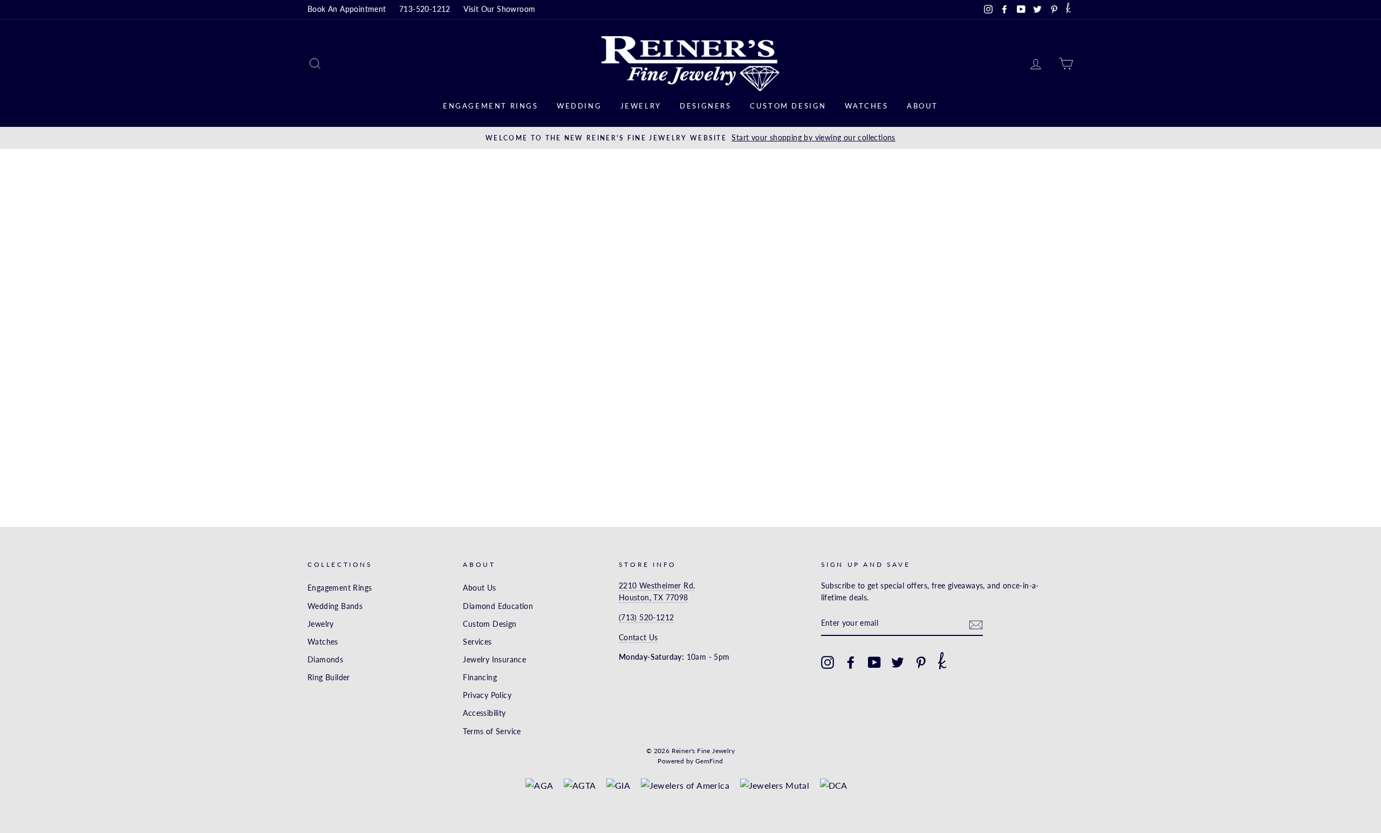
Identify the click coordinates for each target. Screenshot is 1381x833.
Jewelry (640, 105)
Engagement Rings (490, 105)
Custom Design (788, 105)
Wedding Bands (335, 606)
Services (477, 642)
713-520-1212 (424, 9)
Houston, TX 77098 (653, 597)
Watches (866, 105)
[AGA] (539, 785)
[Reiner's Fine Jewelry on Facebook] (850, 662)
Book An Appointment (346, 9)
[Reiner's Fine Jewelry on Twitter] (897, 662)
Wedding (579, 105)
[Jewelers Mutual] (775, 785)
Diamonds (325, 659)
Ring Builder (328, 677)
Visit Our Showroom (499, 9)
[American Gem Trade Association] (580, 785)
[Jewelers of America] (685, 785)
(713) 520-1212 (646, 617)
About (922, 105)
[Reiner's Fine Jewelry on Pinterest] (920, 662)
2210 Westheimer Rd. (657, 585)
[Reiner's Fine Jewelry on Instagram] (827, 662)
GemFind (709, 761)
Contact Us (638, 637)
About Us (479, 588)
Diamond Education (498, 606)
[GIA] (618, 785)
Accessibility (484, 713)
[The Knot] (1068, 9)
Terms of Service (492, 731)
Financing (480, 677)
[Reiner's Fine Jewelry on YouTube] (874, 662)
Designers (705, 105)
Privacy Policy (487, 695)
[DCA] (833, 785)
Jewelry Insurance (494, 659)
